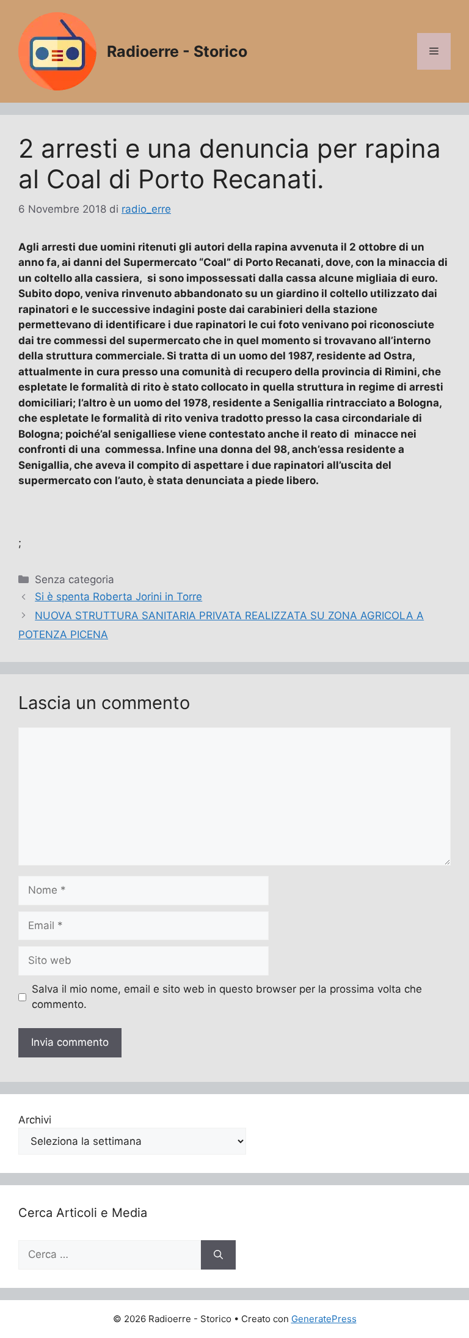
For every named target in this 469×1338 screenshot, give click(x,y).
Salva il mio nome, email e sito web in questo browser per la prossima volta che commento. (227, 997)
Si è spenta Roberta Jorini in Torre (118, 596)
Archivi (34, 1120)
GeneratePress (324, 1319)
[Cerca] (218, 1255)
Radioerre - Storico (177, 51)
